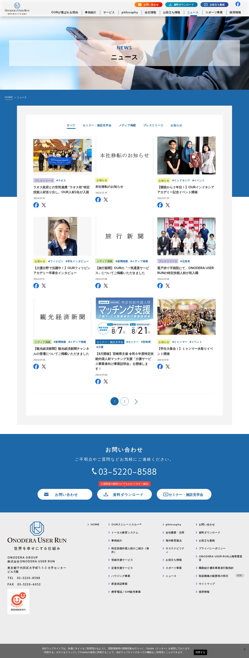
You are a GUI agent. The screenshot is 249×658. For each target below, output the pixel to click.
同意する (200, 652)
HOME (9, 97)
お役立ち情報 (171, 12)
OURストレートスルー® (126, 524)
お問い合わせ (151, 4)
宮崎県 (147, 342)
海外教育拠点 (174, 540)
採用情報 (235, 12)
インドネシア (182, 180)
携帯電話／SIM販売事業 (126, 591)
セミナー (133, 342)
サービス (109, 12)
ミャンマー (180, 342)
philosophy (130, 12)
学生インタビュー (78, 261)
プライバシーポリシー (212, 548)
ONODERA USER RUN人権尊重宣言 (220, 558)
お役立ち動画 (217, 4)
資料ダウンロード (184, 4)
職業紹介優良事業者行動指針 (216, 568)
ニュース (193, 12)
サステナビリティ (175, 550)
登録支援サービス (122, 559)
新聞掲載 (122, 261)
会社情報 (150, 12)
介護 (101, 347)
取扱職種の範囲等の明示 (213, 576)
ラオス (62, 180)
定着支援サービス (122, 568)
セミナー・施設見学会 (97, 125)
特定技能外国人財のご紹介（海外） (130, 550)
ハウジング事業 (120, 576)
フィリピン (57, 261)
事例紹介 (90, 12)
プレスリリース (153, 125)
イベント (199, 180)
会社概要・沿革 (175, 532)
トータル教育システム (124, 532)
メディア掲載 (127, 125)
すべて (71, 125)
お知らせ (176, 125)
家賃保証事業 (119, 583)
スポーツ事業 (214, 12)
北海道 (186, 261)
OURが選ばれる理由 (64, 12)
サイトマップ (207, 583)
